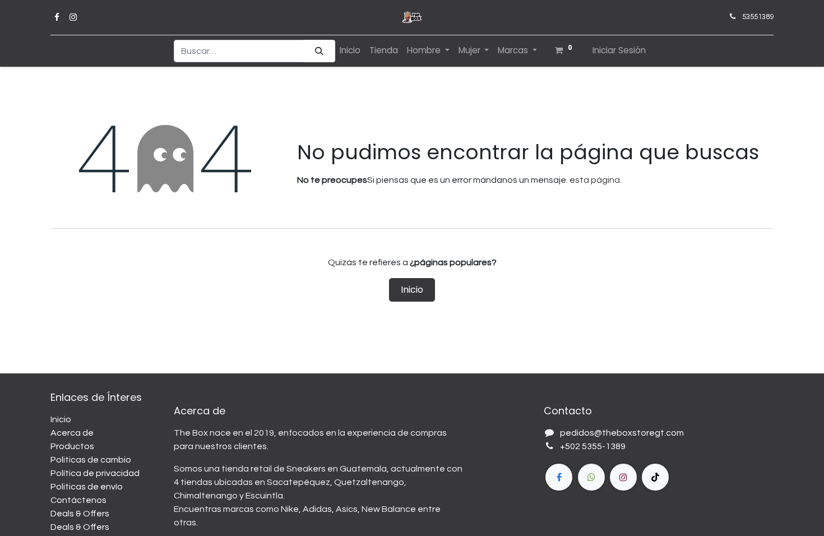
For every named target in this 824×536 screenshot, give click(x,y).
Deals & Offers (79, 513)
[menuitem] (350, 51)
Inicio (412, 289)
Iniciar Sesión (619, 50)
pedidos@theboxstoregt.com (622, 432)
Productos (72, 446)
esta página (595, 179)
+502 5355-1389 (593, 446)
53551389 (758, 17)
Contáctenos (78, 500)
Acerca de (72, 432)
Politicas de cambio (90, 459)
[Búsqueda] (319, 51)
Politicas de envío (86, 486)
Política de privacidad (95, 473)
